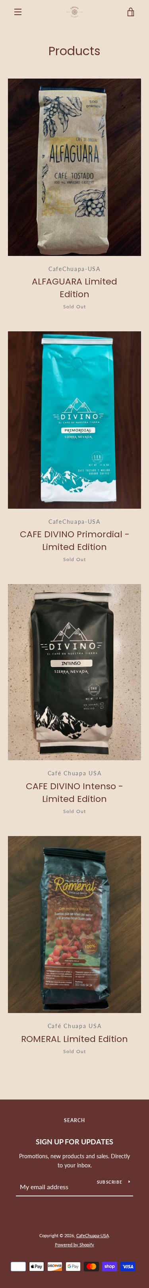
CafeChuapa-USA (92, 1235)
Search (74, 1120)
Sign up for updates (74, 1141)
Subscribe (109, 1182)
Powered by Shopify (74, 1244)
